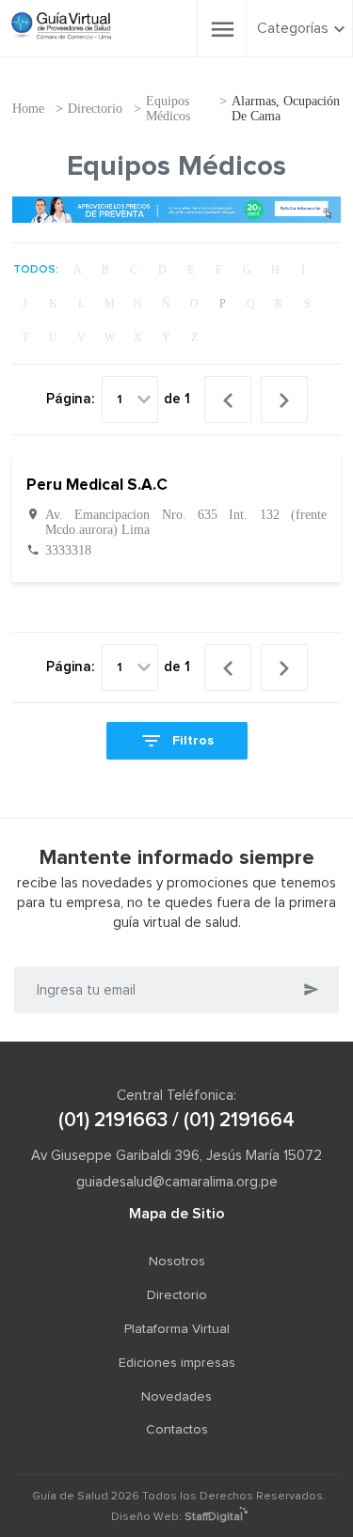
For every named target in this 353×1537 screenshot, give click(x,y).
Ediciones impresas (177, 1363)
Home (28, 109)
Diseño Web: (177, 1517)
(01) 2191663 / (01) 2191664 (176, 1120)
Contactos (177, 1429)
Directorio (95, 109)
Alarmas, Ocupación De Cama (286, 108)
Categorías (293, 28)
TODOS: (35, 269)
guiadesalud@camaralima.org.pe (177, 1182)
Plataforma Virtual (177, 1329)
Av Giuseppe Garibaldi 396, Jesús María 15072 (176, 1156)
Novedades (176, 1397)
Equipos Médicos (168, 108)
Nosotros (177, 1261)
